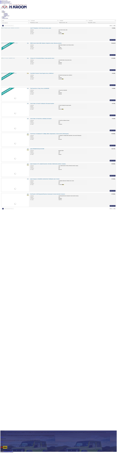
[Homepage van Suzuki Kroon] (14, 8)
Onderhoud (5, 13)
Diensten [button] (3, 12)
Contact (3, 17)
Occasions (3, 11)
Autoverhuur (4, 16)
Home (3, 10)
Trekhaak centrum (6, 15)
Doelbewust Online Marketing (8, 451)
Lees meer (1, 437)
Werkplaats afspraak (5, 18)
